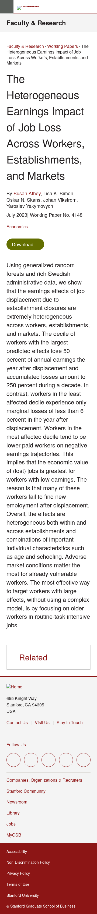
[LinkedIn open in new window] (84, 760)
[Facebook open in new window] (31, 760)
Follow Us (16, 744)
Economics (17, 226)
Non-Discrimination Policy (29, 862)
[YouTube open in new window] (66, 760)
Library (13, 813)
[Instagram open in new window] (48, 760)
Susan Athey (27, 193)
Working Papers (62, 46)
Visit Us (42, 722)
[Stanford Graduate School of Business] (30, 8)
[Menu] (6, 6)
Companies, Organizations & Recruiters (44, 780)
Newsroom (16, 802)
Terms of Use (19, 884)
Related (33, 657)
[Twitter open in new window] (13, 760)
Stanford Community (26, 791)
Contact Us (17, 722)
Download (22, 244)
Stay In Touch (70, 722)
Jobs (11, 824)
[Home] (14, 687)
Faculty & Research (36, 22)
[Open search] (91, 7)
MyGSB (15, 835)
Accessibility (18, 851)
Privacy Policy (19, 873)
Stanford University (24, 895)
